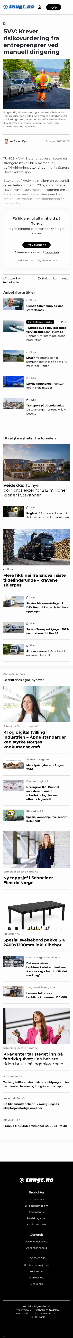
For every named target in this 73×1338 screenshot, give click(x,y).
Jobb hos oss (36, 1277)
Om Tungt (36, 1283)
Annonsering (36, 1212)
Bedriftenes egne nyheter (23, 680)
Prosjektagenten (36, 1218)
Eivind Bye (20, 141)
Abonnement (36, 1199)
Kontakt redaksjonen (36, 1265)
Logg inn (52, 252)
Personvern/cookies (36, 1241)
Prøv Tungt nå (36, 244)
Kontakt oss (37, 1271)
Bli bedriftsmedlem (36, 1205)
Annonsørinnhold (36, 1247)
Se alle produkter (36, 1224)
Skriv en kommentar (56, 278)
